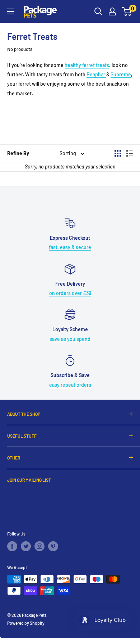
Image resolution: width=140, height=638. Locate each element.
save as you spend (70, 339)
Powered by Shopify (26, 622)
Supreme (121, 74)
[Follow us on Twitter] (26, 546)
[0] (126, 11)
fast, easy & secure (70, 247)
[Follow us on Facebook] (12, 546)
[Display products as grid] (118, 153)
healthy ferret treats (87, 65)
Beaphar (96, 74)
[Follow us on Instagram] (39, 546)
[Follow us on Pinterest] (53, 546)
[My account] (112, 11)
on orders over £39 (70, 293)
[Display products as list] (129, 153)
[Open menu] (10, 11)
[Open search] (98, 11)
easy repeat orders (70, 385)
